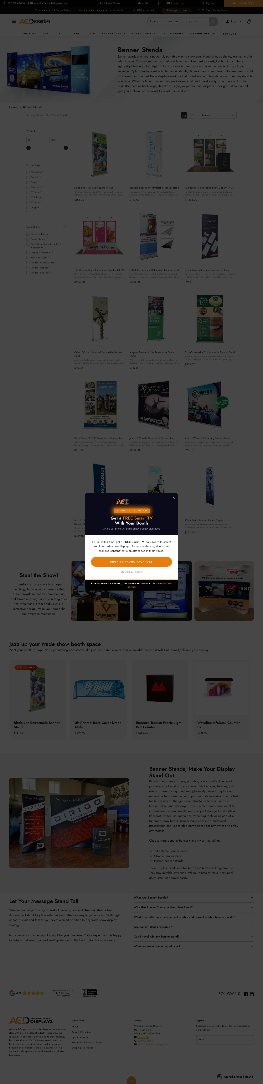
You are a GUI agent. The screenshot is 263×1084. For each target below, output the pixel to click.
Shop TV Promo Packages (131, 561)
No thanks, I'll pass (131, 572)
